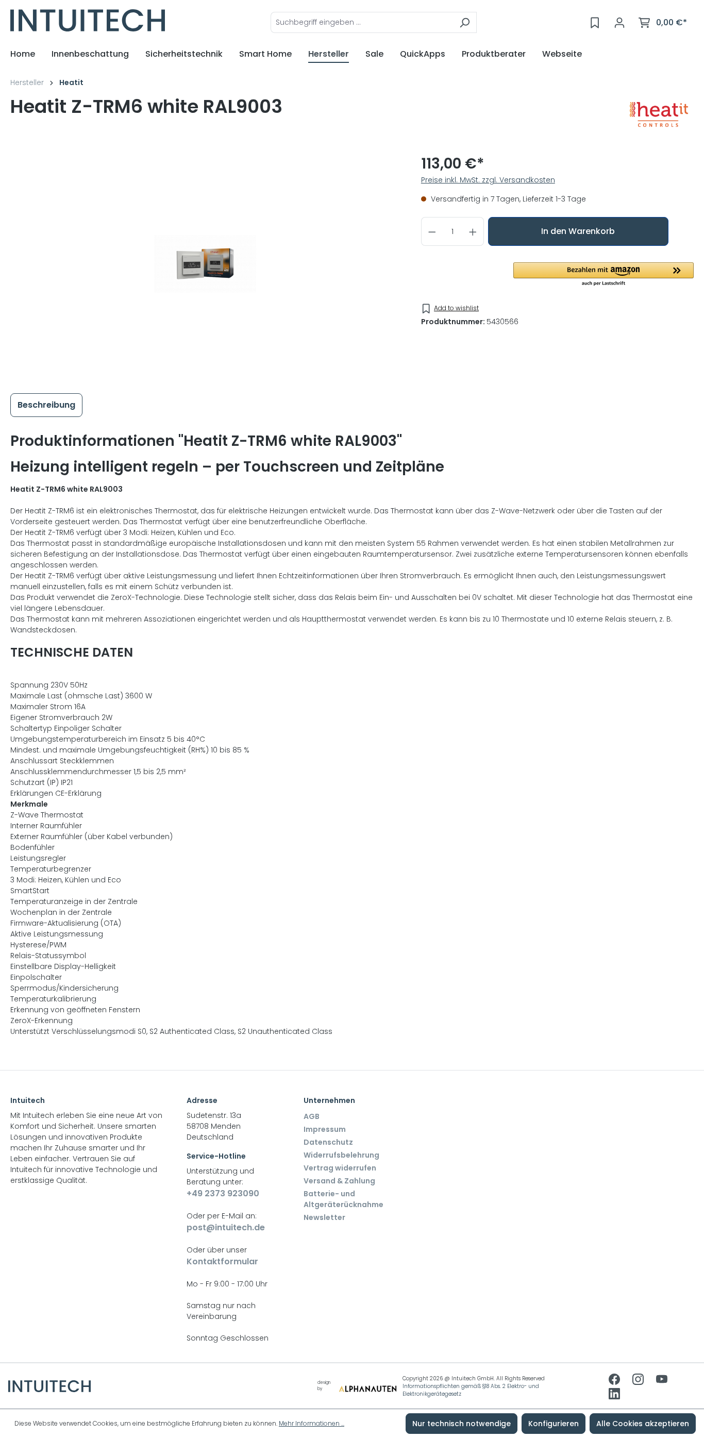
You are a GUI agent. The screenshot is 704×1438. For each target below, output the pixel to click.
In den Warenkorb (578, 231)
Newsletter (324, 1217)
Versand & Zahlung (339, 1181)
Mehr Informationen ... (311, 1423)
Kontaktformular (222, 1261)
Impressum (325, 1129)
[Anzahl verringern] (432, 231)
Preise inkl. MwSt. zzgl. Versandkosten (488, 180)
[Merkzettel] (594, 22)
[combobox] (362, 22)
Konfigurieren (553, 1423)
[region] (205, 264)
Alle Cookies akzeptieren (642, 1423)
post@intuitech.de (226, 1227)
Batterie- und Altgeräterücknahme (343, 1199)
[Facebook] (615, 1380)
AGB (312, 1116)
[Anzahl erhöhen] (473, 231)
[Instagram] (639, 1380)
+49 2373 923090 (223, 1193)
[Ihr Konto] (619, 22)
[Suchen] (464, 22)
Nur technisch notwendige (461, 1423)
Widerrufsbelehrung (341, 1155)
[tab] (46, 405)
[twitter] (662, 1380)
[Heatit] (659, 114)
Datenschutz (328, 1142)
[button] (603, 274)
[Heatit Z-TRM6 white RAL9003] (205, 264)
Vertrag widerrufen (340, 1168)
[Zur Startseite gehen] (87, 20)
